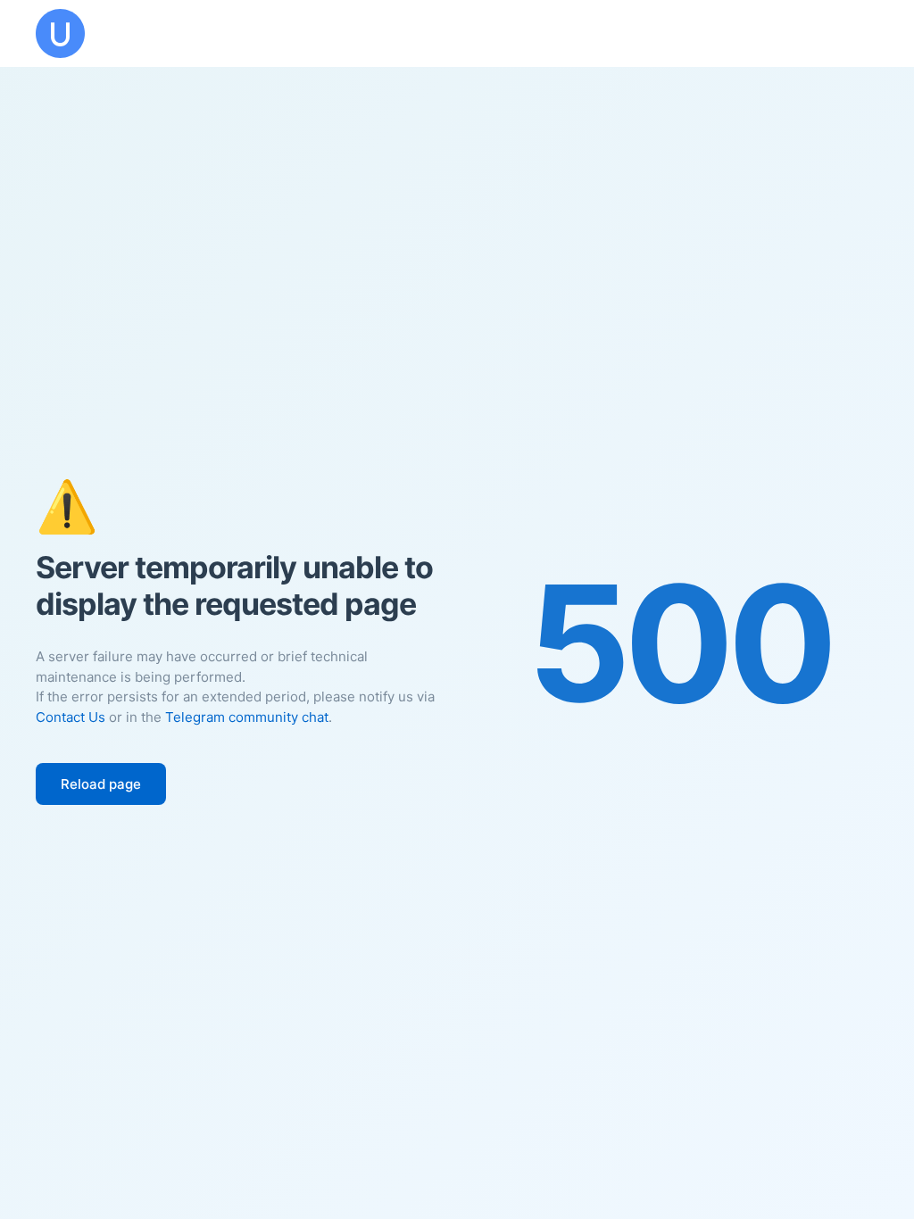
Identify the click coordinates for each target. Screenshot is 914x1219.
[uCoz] (60, 33)
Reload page (101, 783)
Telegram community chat (246, 717)
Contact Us (70, 717)
